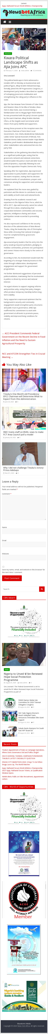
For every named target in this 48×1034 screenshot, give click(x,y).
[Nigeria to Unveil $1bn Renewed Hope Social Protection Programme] (24, 644)
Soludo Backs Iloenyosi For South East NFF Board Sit (31, 729)
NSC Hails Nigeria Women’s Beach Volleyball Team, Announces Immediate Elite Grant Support (31, 716)
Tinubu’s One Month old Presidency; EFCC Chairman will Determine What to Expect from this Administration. (22, 396)
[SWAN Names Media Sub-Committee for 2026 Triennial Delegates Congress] (9, 699)
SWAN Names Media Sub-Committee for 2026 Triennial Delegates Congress (29, 702)
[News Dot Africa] (4, 21)
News (7, 670)
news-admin (25, 71)
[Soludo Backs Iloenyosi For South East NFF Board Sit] (9, 727)
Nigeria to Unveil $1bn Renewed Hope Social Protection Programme (23, 677)
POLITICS (8, 54)
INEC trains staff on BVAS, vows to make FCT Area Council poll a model (23, 433)
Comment (6, 494)
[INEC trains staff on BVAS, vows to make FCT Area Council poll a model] (24, 408)
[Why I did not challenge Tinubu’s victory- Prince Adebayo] (24, 443)
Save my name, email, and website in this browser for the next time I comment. (23, 570)
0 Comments (37, 71)
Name (4, 527)
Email (4, 540)
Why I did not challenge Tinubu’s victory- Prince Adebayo (23, 469)
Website (5, 553)
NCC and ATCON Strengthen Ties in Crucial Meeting (23, 355)
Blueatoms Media (24, 1023)
